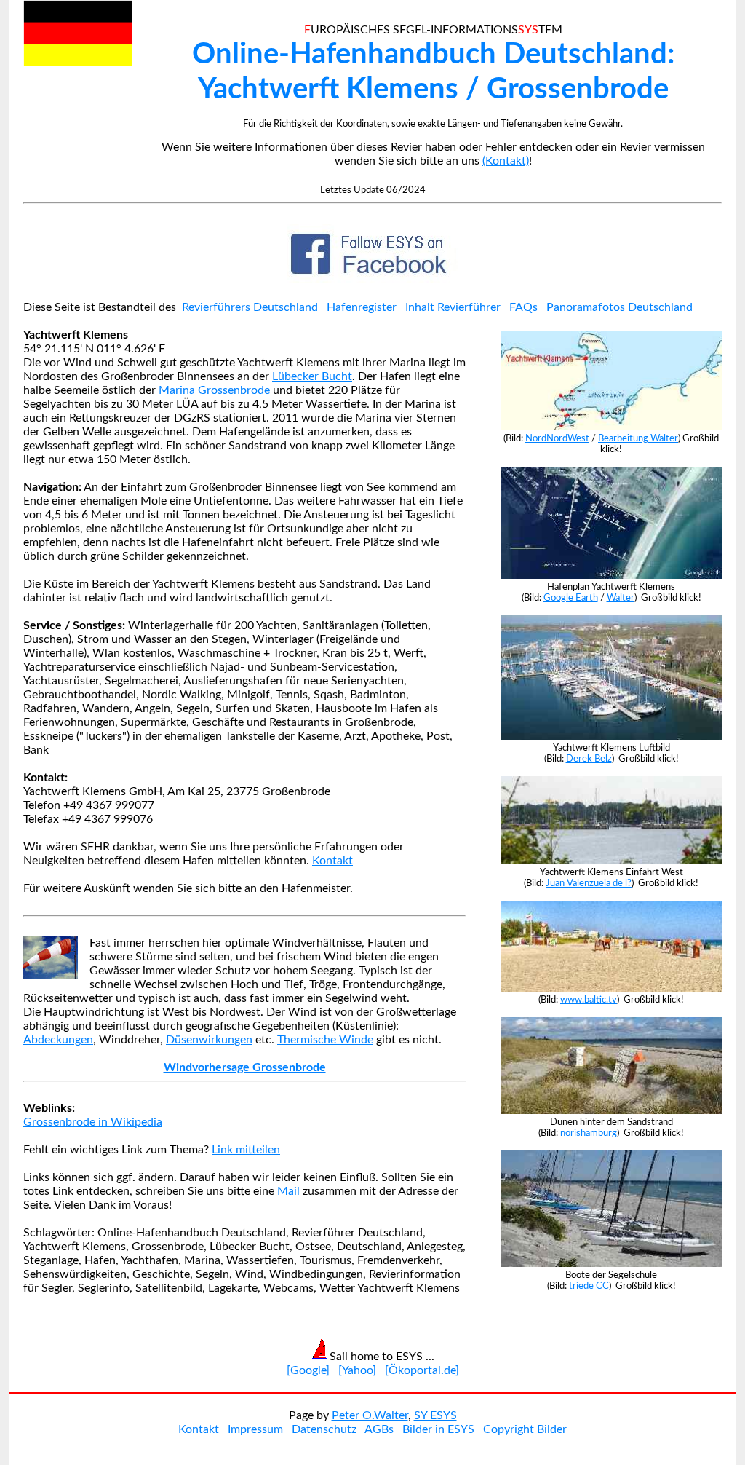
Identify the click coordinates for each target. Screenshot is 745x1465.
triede (581, 1286)
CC (602, 1286)
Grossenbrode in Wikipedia (92, 1122)
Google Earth (570, 597)
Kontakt (332, 860)
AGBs (379, 1429)
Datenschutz (324, 1429)
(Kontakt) (505, 161)
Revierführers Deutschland (250, 307)
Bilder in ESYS (438, 1429)
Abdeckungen (58, 1040)
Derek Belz (589, 758)
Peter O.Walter (370, 1415)
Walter (620, 597)
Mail (288, 1191)
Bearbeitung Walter (638, 438)
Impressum (255, 1429)
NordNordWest (557, 438)
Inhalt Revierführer (453, 307)
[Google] (308, 1370)
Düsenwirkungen (209, 1040)
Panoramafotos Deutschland (619, 307)
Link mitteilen (246, 1150)
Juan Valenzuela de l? (589, 883)
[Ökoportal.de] (422, 1370)
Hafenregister (362, 307)
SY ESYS (435, 1415)
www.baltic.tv (588, 999)
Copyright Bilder (525, 1429)
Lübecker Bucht (312, 376)
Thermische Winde (325, 1040)
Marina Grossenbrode (214, 390)
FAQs (523, 307)
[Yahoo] (357, 1370)
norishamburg (588, 1133)
